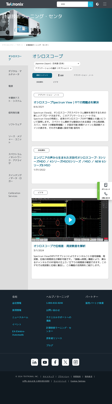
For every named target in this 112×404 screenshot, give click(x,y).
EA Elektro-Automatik (18, 333)
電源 (10, 86)
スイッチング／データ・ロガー (15, 178)
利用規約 (77, 376)
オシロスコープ (15, 58)
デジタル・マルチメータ (15, 73)
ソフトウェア (15, 124)
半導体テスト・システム (15, 99)
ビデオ (55, 82)
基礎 (62, 75)
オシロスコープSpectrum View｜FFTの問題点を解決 (66, 102)
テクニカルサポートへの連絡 (58, 319)
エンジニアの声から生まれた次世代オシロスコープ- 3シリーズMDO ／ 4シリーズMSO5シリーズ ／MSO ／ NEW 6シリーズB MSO (70, 161)
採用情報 (16, 310)
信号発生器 (13, 112)
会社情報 (16, 303)
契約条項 (88, 376)
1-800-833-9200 (54, 303)
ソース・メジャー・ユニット (15, 139)
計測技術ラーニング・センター (58, 329)
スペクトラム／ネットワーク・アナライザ (15, 159)
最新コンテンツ (42, 75)
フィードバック (60, 381)
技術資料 (39, 82)
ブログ (49, 345)
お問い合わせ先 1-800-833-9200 (35, 381)
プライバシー (63, 376)
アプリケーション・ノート (83, 75)
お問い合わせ (53, 310)
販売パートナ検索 (95, 303)
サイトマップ (48, 376)
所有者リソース (54, 338)
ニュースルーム (20, 317)
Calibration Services (14, 195)
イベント (16, 324)
